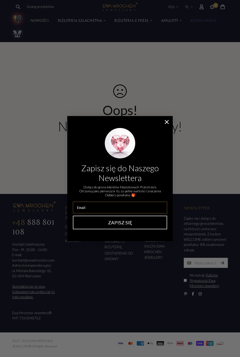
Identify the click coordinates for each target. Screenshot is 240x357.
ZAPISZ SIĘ (120, 222)
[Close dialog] (167, 122)
